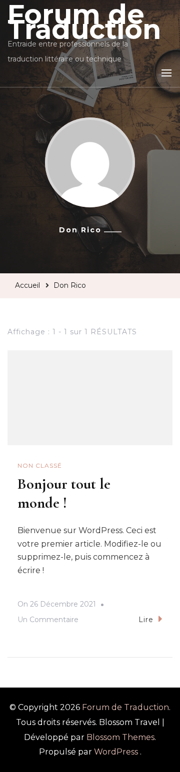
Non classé (40, 465)
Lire (146, 619)
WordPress (116, 752)
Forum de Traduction (125, 707)
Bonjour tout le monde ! (64, 493)
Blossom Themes (120, 737)
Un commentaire (48, 621)
